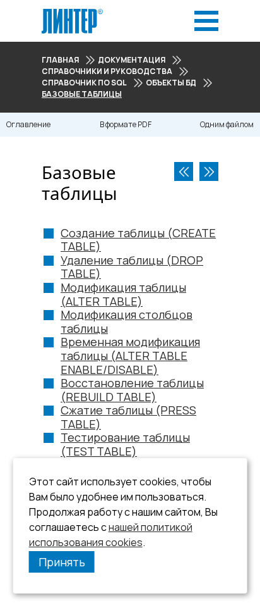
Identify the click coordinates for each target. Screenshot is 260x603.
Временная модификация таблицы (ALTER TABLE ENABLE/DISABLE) (130, 355)
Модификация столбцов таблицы (126, 321)
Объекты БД (171, 82)
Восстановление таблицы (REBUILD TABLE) (132, 389)
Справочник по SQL (84, 82)
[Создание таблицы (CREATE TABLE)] (208, 171)
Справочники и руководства (107, 71)
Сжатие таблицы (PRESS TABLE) (128, 417)
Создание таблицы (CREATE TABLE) (138, 239)
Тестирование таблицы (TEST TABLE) (125, 444)
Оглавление (28, 124)
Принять (61, 561)
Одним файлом (227, 124)
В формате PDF (125, 124)
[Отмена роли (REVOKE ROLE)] (183, 171)
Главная (60, 59)
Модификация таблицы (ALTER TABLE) (123, 294)
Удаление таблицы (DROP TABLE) (132, 267)
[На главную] (72, 12)
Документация (131, 59)
